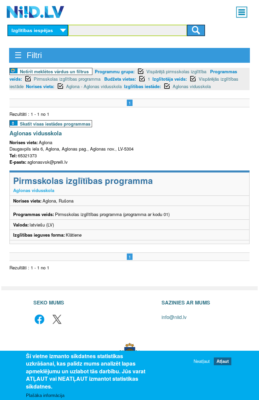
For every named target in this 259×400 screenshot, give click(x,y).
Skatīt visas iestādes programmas (55, 124)
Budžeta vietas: (120, 79)
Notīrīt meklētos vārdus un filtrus (54, 71)
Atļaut (223, 361)
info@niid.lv (174, 316)
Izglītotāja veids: (169, 79)
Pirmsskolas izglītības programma (68, 79)
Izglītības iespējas (32, 30)
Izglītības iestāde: (142, 86)
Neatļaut (202, 361)
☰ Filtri (28, 55)
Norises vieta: (40, 86)
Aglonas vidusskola (192, 86)
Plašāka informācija (45, 395)
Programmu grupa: (115, 71)
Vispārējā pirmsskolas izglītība (177, 71)
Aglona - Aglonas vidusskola (94, 86)
